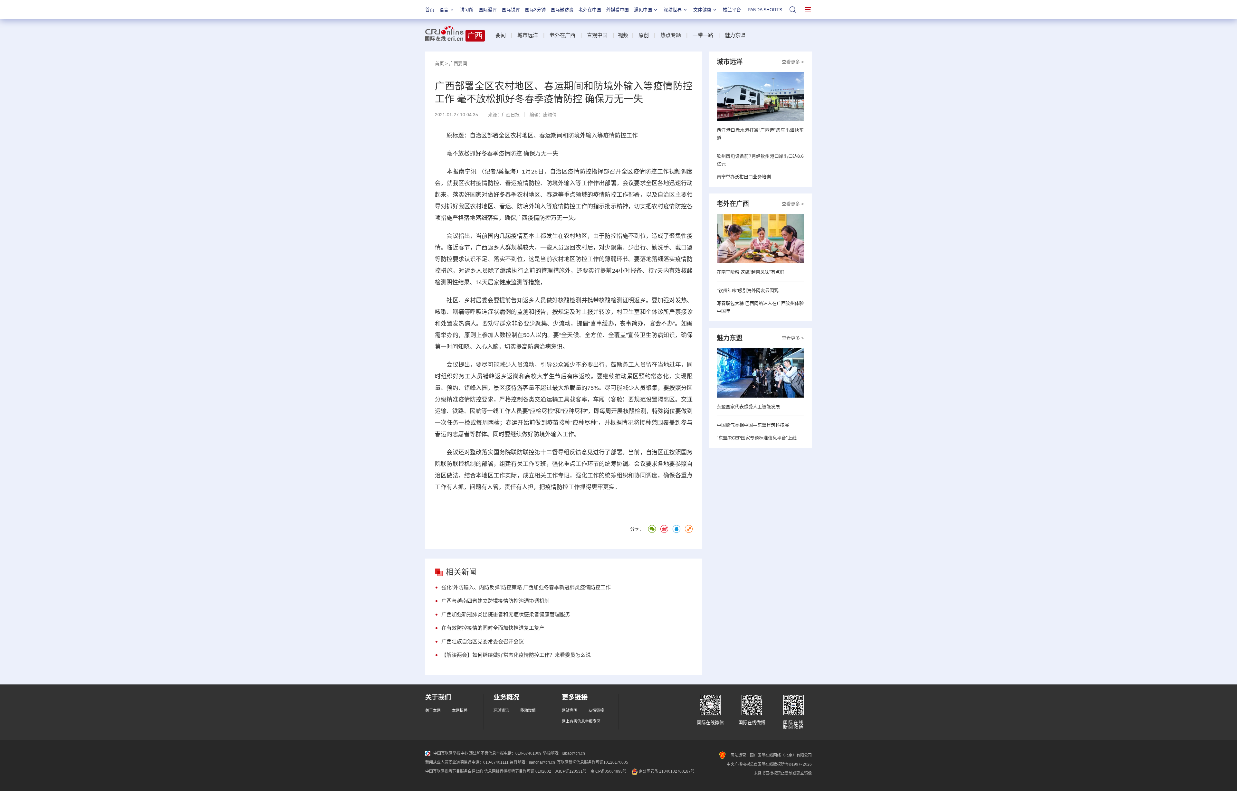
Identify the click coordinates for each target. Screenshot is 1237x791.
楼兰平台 (732, 9)
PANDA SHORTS (765, 9)
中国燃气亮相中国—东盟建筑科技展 (753, 425)
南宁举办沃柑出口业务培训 (744, 176)
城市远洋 (527, 35)
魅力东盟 (735, 35)
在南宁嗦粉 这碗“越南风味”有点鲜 (750, 272)
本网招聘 (459, 710)
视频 (623, 35)
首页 (429, 9)
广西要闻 (458, 63)
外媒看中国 (617, 9)
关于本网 (433, 710)
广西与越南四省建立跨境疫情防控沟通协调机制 (495, 601)
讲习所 (467, 9)
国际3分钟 (535, 9)
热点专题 (670, 35)
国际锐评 (511, 9)
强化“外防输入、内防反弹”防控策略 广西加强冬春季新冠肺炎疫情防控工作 (526, 587)
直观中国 (597, 35)
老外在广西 (562, 35)
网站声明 (569, 710)
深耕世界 (673, 9)
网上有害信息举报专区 (581, 721)
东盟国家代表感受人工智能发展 (748, 406)
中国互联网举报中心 (450, 753)
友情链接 (596, 710)
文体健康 (702, 9)
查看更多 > (793, 61)
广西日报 (511, 114)
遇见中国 (643, 9)
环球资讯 (501, 710)
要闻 (500, 35)
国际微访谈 (562, 9)
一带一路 (703, 35)
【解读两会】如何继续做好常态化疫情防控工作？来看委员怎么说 (516, 655)
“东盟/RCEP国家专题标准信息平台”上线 (757, 437)
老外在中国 (590, 9)
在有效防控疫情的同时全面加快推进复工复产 (492, 628)
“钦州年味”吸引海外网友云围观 (748, 290)
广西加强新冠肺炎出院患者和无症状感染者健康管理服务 (505, 614)
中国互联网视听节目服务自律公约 (454, 771)
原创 (643, 35)
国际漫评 (488, 9)
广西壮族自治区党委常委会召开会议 (482, 641)
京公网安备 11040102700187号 (666, 771)
